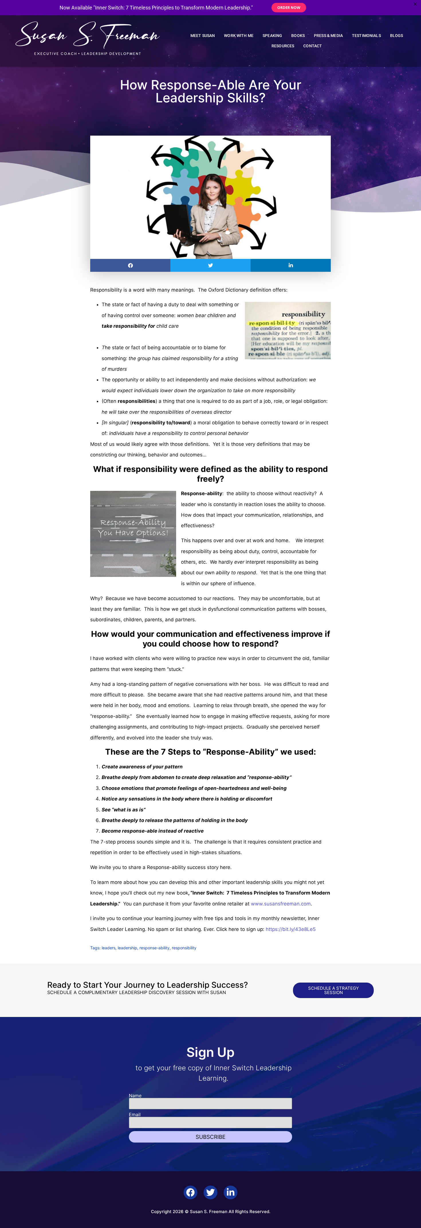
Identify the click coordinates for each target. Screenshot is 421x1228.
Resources (283, 46)
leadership (127, 947)
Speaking (272, 35)
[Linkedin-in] (230, 1192)
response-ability (154, 947)
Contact (312, 46)
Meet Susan (202, 35)
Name (135, 1095)
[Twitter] (210, 1192)
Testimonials (366, 35)
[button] (130, 265)
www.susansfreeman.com (281, 904)
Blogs (396, 35)
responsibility (184, 947)
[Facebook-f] (190, 1192)
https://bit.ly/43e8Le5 (290, 929)
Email (135, 1114)
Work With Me (238, 35)
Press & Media (328, 35)
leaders (108, 947)
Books (298, 35)
